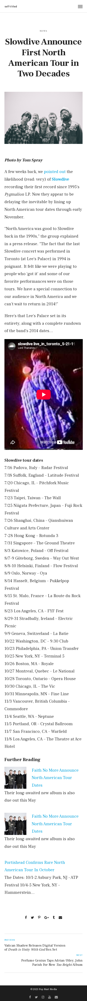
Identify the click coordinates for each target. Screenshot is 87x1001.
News (43, 31)
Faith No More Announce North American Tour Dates (55, 778)
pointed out (55, 171)
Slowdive (60, 179)
